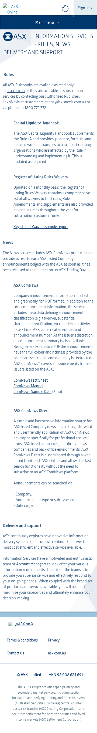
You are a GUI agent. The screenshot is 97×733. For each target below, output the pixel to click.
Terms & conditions (22, 640)
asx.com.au (16, 90)
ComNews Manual (28, 385)
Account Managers (31, 563)
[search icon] (66, 9)
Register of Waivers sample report (40, 226)
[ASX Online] (12, 9)
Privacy (54, 640)
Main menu (45, 22)
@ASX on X (24, 623)
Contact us (15, 653)
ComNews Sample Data (32, 391)
